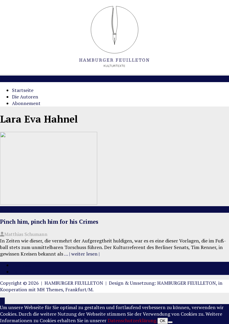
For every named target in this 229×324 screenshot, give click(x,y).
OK (162, 321)
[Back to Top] (2, 301)
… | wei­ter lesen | (82, 254)
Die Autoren (25, 96)
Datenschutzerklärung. (132, 320)
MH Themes (50, 289)
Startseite (22, 90)
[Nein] (170, 322)
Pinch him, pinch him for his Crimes (49, 221)
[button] (6, 79)
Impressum (24, 265)
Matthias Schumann (25, 234)
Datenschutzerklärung (36, 271)
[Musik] (48, 203)
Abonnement (26, 103)
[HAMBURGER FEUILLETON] (114, 72)
